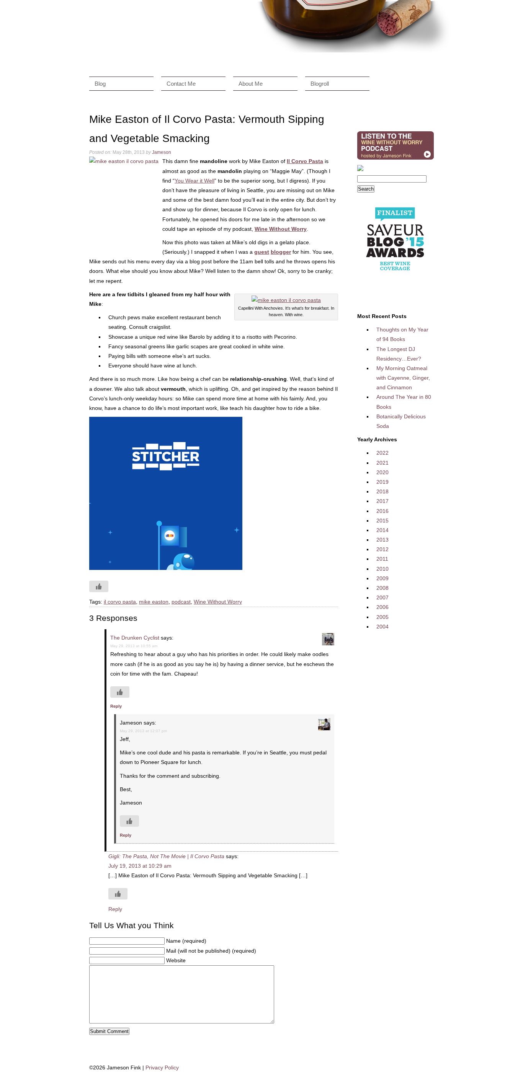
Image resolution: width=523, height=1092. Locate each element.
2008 (382, 588)
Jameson (161, 152)
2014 (382, 530)
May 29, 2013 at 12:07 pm (143, 731)
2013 (382, 540)
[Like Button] (98, 586)
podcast (181, 602)
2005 (382, 617)
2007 (382, 597)
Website (176, 960)
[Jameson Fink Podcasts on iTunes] (395, 160)
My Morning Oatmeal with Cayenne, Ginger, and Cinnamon (403, 377)
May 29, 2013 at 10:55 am (133, 646)
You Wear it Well (194, 181)
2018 (382, 491)
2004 (382, 627)
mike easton (153, 602)
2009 (382, 578)
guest (261, 252)
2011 (382, 559)
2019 (382, 482)
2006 (382, 607)
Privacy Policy (162, 1067)
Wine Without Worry (218, 602)
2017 (382, 501)
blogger (281, 252)
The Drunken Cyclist (134, 638)
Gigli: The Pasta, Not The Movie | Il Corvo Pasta (166, 856)
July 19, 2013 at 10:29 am (140, 866)
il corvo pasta (120, 602)
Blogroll (320, 83)
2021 (382, 463)
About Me (251, 83)
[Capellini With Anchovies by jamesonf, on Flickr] (286, 300)
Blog (100, 83)
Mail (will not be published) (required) (211, 951)
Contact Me (181, 83)
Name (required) (186, 941)
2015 (382, 520)
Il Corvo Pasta (305, 161)
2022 (382, 453)
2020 (382, 472)
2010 (382, 569)
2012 (382, 549)
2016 (382, 511)
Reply (116, 706)
